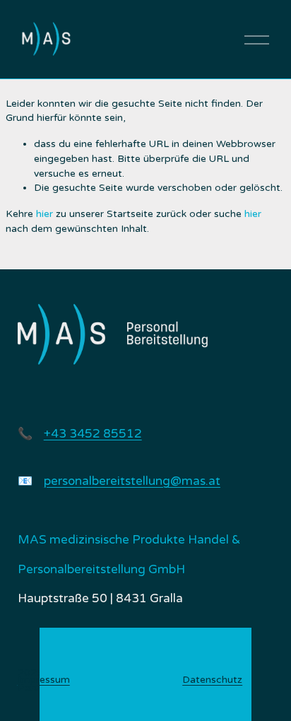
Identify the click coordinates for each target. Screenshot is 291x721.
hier (44, 214)
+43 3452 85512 (93, 433)
